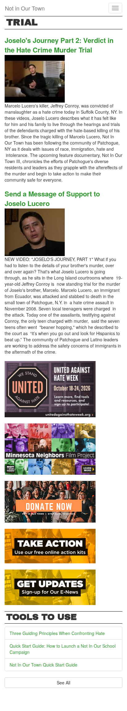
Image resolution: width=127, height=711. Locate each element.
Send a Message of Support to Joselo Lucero (52, 198)
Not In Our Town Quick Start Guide (43, 665)
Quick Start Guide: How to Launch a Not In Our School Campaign (63, 649)
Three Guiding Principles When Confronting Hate (57, 633)
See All (63, 682)
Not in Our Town (25, 8)
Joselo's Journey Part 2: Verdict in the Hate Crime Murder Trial (59, 45)
